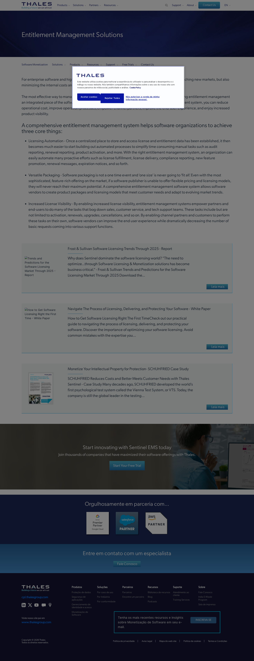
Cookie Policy (135, 88)
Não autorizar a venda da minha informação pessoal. (142, 98)
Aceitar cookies (89, 97)
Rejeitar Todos (112, 98)
